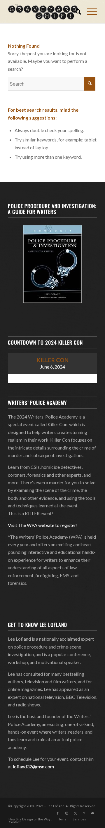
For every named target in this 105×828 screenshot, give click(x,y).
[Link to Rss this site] (84, 813)
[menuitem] (75, 11)
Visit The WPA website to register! (43, 525)
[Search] (75, 11)
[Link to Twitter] (75, 813)
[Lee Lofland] (43, 11)
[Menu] (89, 11)
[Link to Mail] (92, 813)
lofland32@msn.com (33, 766)
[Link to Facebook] (57, 813)
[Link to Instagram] (66, 813)
